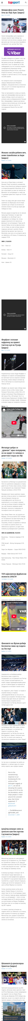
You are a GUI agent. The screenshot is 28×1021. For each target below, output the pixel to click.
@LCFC (10, 786)
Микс (2, 15)
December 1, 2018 (13, 815)
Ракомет (3, 458)
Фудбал (3, 160)
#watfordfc (11, 803)
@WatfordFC (12, 806)
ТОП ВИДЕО (4, 579)
